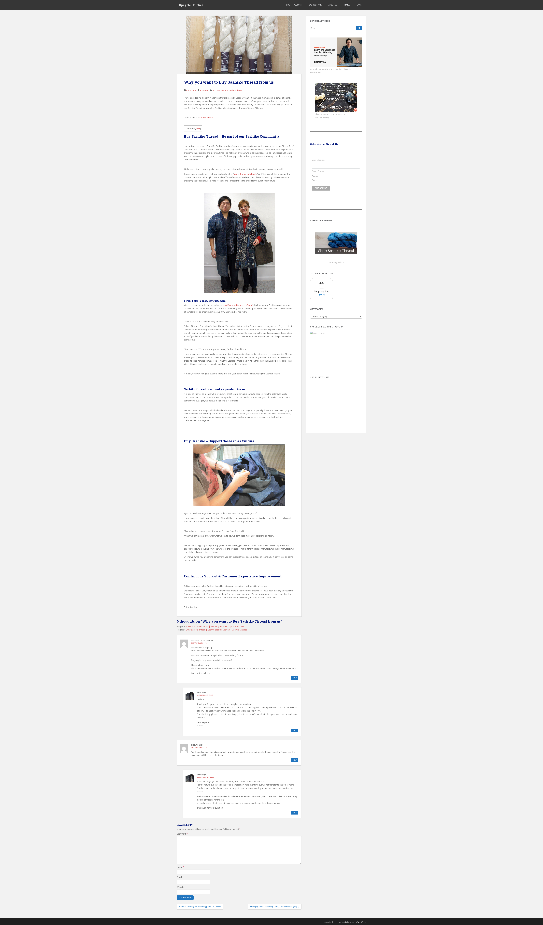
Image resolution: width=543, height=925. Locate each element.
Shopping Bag (321, 291)
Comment (182, 833)
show (198, 128)
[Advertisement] (336, 402)
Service (347, 5)
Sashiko (224, 90)
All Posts (298, 5)
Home (287, 5)
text (315, 180)
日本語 (359, 5)
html (316, 176)
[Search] (359, 28)
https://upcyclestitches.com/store (237, 305)
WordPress (361, 922)
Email (180, 877)
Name (180, 867)
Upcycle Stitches (191, 5)
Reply (294, 678)
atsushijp (204, 90)
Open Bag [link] (321, 294)
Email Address (319, 160)
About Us (332, 5)
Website (180, 887)
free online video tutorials (245, 174)
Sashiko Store (315, 5)
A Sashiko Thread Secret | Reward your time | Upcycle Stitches (215, 626)
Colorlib (343, 922)
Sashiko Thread (236, 90)
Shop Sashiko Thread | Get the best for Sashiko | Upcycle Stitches (216, 629)
